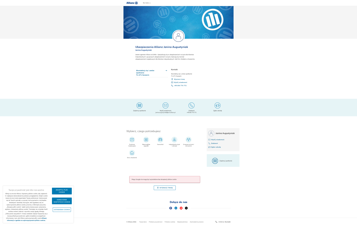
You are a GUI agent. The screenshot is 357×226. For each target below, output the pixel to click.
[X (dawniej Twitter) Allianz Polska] (186, 208)
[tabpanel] (201, 78)
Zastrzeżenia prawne (196, 222)
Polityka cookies (170, 222)
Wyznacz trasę (179, 79)
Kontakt (228, 222)
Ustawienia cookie (62, 210)
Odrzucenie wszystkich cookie (62, 201)
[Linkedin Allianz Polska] (175, 208)
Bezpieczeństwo (182, 222)
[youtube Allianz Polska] (181, 208)
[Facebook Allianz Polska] (170, 208)
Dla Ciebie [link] (146, 3)
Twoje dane (143, 222)
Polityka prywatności (155, 222)
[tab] (151, 72)
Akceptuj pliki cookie (62, 191)
